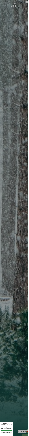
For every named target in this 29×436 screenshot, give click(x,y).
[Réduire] (12, 423)
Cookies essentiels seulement (6, 432)
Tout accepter (5, 430)
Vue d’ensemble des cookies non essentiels (6, 433)
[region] (6, 427)
